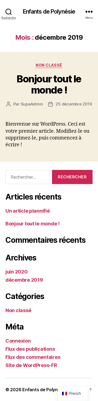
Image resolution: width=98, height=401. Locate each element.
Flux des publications (30, 349)
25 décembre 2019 (74, 104)
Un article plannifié (27, 211)
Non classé (49, 65)
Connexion (18, 341)
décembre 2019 (24, 280)
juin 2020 (16, 272)
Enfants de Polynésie (49, 11)
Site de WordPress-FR (31, 365)
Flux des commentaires (32, 357)
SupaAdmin (32, 104)
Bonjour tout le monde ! (49, 84)
